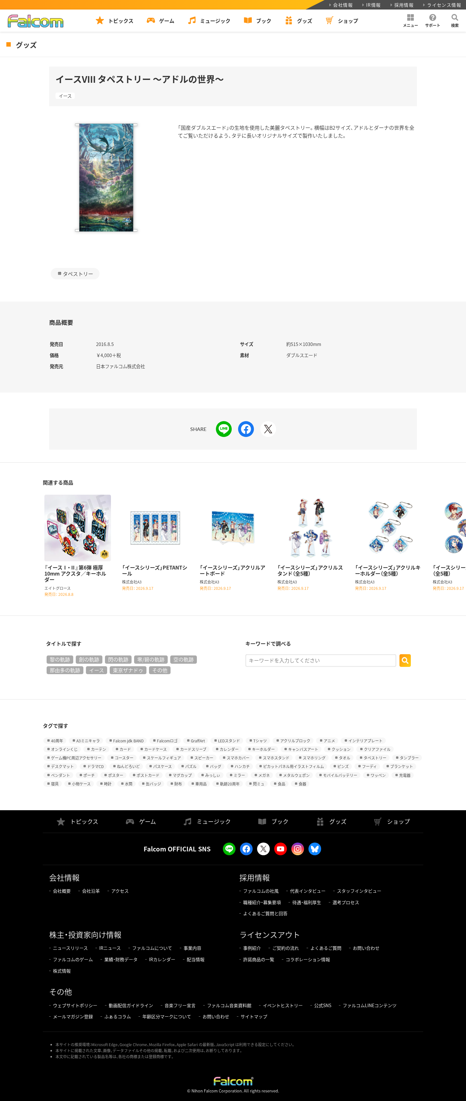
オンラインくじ (64, 749)
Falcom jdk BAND (128, 740)
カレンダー (229, 749)
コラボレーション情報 (308, 959)
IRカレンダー (162, 959)
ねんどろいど (128, 766)
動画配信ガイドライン (131, 1005)
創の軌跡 (89, 659)
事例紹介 (252, 948)
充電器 (405, 775)
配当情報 (195, 959)
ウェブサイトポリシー (75, 1005)
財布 (178, 783)
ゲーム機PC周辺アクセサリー (76, 757)
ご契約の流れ (285, 948)
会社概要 (62, 891)
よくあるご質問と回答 (265, 913)
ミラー (239, 775)
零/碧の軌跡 (151, 659)
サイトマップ (254, 1016)
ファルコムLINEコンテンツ (370, 1005)
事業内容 (192, 948)
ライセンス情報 (444, 5)
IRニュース (110, 948)
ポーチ (89, 775)
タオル (344, 757)
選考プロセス (346, 902)
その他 (159, 670)
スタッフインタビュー (359, 891)
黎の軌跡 (60, 659)
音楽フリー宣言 (180, 1005)
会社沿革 (91, 891)
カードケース (155, 749)
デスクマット (62, 766)
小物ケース (81, 783)
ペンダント (60, 775)
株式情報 (62, 970)
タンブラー (409, 757)
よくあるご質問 (325, 948)
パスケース (162, 766)
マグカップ (182, 775)
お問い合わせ (366, 948)
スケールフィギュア (164, 757)
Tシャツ (260, 740)
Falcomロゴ (167, 740)
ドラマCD (95, 766)
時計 (108, 783)
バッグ (215, 766)
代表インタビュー (308, 891)
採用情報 (404, 5)
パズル (191, 766)
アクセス (120, 891)
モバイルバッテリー (340, 775)
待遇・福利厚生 (306, 902)
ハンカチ (242, 766)
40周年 (57, 740)
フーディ (369, 766)
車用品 (201, 783)
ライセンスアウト (269, 934)
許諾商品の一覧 (258, 959)
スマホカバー (238, 757)
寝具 (55, 783)
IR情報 (373, 5)
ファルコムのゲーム (73, 959)
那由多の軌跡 (65, 670)
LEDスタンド (229, 740)
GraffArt (198, 740)
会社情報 (343, 5)
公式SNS (322, 1005)
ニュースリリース (70, 948)
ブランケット (401, 766)
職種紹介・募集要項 (262, 902)
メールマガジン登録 (73, 1016)
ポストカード (148, 775)
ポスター (115, 775)
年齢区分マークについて (166, 1016)
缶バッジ (153, 783)
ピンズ (343, 766)
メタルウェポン (296, 775)
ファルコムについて (152, 948)
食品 (281, 783)
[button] (410, 21)
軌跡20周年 (230, 783)
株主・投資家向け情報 (85, 934)
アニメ (329, 740)
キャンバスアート (303, 749)
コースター (124, 757)
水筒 (129, 783)
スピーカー (203, 757)
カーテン (98, 749)
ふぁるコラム (117, 1016)
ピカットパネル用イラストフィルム (293, 766)
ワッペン (378, 775)
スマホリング (314, 757)
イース (65, 96)
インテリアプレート (365, 740)
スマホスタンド (276, 757)
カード (125, 749)
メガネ (264, 775)
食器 (302, 783)
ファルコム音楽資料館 (229, 1005)
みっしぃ (212, 775)
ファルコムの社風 (261, 891)
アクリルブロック (295, 740)
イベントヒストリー (283, 1005)
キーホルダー (263, 749)
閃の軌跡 (118, 659)
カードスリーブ (193, 749)
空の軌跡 (183, 659)
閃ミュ (258, 783)
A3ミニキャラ (88, 740)
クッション (341, 749)
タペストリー (78, 273)
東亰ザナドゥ (128, 670)
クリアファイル (377, 749)
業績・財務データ (121, 959)
